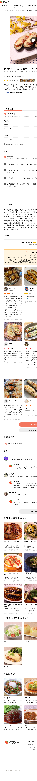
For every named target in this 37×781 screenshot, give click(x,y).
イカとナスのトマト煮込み (11, 541)
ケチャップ (7, 128)
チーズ (6, 667)
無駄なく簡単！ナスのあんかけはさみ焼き (13, 605)
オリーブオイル (9, 139)
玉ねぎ (6, 124)
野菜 (5, 642)
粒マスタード (8, 132)
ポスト (13, 92)
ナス (5, 121)
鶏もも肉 (7, 698)
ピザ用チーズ (8, 136)
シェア (7, 92)
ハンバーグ (7, 725)
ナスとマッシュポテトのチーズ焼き (13, 573)
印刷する (20, 92)
